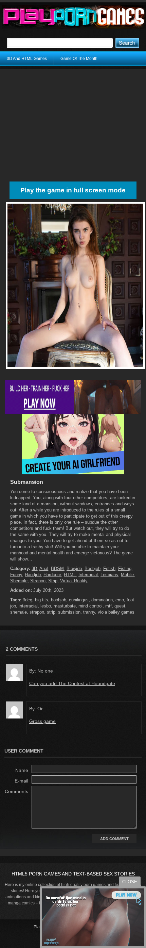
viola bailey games (116, 612)
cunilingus (79, 599)
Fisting (124, 568)
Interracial (88, 574)
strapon (37, 612)
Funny (16, 574)
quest (119, 606)
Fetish (109, 568)
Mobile (127, 574)
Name (21, 770)
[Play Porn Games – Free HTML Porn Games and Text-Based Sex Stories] (74, 17)
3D (34, 568)
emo (119, 599)
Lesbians (109, 574)
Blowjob (74, 568)
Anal (43, 568)
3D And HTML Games (27, 58)
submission (69, 612)
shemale (18, 612)
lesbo (45, 606)
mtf (108, 606)
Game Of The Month (78, 58)
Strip (52, 580)
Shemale (19, 580)
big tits (41, 599)
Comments (16, 791)
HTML (70, 574)
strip (51, 612)
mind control (90, 606)
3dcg (27, 599)
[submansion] (75, 368)
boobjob (58, 599)
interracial (28, 606)
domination (102, 599)
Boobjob (93, 568)
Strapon (37, 580)
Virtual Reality (74, 580)
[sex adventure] (73, 473)
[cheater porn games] (73, 412)
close (129, 881)
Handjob (33, 574)
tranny (89, 612)
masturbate (65, 606)
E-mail (21, 781)
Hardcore (52, 574)
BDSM (57, 568)
